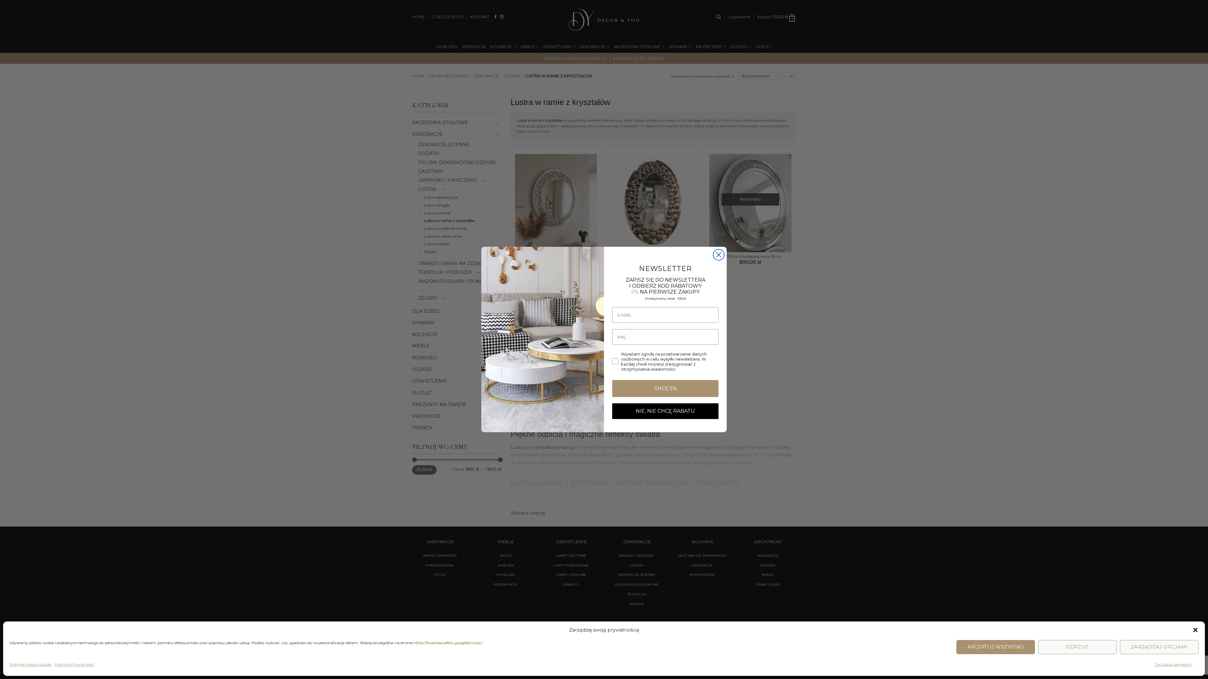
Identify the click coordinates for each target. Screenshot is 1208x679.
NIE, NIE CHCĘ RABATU (665, 411)
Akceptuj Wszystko (995, 647)
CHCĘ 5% (665, 388)
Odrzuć (1077, 647)
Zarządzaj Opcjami (1159, 647)
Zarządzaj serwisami (1173, 664)
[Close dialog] (718, 254)
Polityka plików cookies (30, 664)
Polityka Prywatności (74, 664)
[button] (1195, 630)
